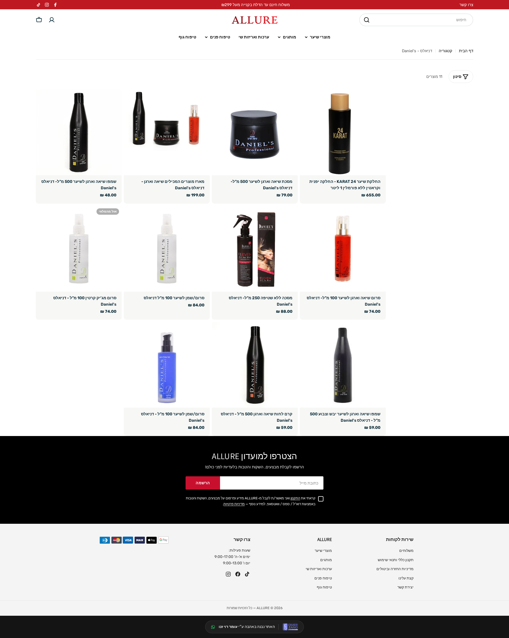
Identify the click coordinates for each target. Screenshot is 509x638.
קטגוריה (445, 51)
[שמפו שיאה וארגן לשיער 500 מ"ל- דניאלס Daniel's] (79, 132)
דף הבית (466, 51)
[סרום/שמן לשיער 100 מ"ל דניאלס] (167, 249)
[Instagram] (228, 574)
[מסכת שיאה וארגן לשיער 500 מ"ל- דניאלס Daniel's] (255, 132)
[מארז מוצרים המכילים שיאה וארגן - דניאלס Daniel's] (167, 132)
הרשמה (203, 483)
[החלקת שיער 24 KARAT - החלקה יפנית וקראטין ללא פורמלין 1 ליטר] (343, 132)
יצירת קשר (405, 587)
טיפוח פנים (323, 578)
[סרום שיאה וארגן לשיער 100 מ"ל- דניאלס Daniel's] (343, 249)
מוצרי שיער (323, 550)
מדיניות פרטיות (234, 504)
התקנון (295, 498)
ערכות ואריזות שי (319, 569)
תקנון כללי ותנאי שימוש (396, 560)
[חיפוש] (366, 20)
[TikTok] (247, 574)
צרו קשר (466, 4)
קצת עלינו (406, 578)
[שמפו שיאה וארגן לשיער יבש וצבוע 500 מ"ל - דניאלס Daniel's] (343, 365)
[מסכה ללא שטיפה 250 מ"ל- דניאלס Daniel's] (255, 249)
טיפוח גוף (324, 587)
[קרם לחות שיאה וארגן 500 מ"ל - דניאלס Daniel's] (255, 365)
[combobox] (416, 20)
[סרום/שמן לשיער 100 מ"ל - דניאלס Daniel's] (167, 365)
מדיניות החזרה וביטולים (395, 569)
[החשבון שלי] (52, 20)
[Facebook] (238, 574)
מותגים (326, 560)
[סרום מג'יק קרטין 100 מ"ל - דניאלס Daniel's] (79, 249)
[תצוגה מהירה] (307, 101)
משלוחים (406, 550)
